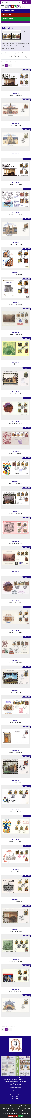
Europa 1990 (15, 93)
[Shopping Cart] (26, 2)
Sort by (11, 57)
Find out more (12, 1116)
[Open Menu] (2, 6)
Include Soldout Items (8, 53)
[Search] (20, 2)
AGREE (21, 1116)
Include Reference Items (23, 53)
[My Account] (24, 2)
